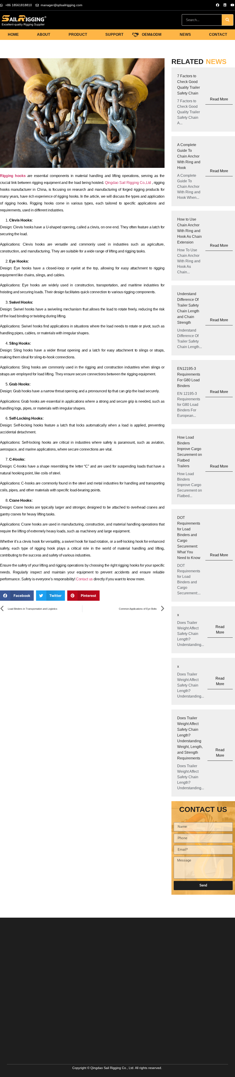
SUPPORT (114, 34)
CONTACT (218, 34)
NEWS (185, 34)
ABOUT (43, 34)
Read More (219, 99)
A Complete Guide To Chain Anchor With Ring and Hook (188, 156)
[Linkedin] (224, 5)
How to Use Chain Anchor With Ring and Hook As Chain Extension (189, 230)
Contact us (84, 579)
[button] (17, 595)
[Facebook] (217, 5)
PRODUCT (78, 34)
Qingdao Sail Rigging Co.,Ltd (128, 183)
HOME (13, 34)
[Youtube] (232, 5)
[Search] (227, 19)
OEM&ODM (151, 34)
